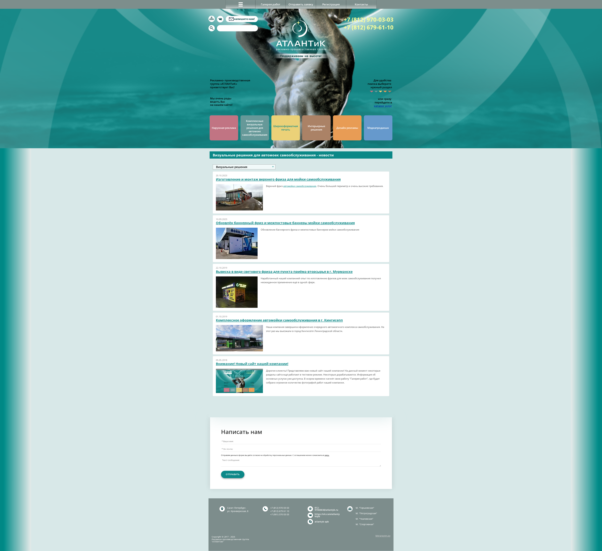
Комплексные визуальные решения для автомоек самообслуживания (254, 127)
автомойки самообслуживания (299, 186)
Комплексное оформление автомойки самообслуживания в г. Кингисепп (279, 320)
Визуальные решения (231, 167)
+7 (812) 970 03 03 (279, 507)
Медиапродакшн (378, 128)
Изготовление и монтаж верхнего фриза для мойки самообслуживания (278, 179)
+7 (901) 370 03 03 (279, 514)
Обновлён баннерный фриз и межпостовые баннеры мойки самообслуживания (285, 223)
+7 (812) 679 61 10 (279, 511)
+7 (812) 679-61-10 (368, 27)
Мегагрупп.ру (382, 535)
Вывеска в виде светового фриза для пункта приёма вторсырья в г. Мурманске (284, 272)
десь (327, 455)
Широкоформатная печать (285, 127)
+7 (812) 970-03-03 (368, 19)
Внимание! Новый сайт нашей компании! (252, 364)
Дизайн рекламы (347, 128)
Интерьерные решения (316, 127)
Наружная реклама (224, 128)
